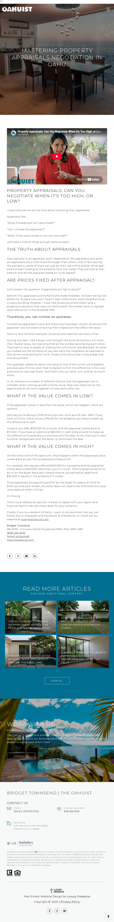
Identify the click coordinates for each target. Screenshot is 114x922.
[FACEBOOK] (49, 911)
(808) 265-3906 (16, 533)
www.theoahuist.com (20, 540)
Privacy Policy (70, 901)
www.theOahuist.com (35, 519)
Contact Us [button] (21, 756)
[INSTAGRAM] (57, 911)
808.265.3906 (72, 811)
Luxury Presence (78, 896)
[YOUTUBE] (64, 911)
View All (57, 680)
